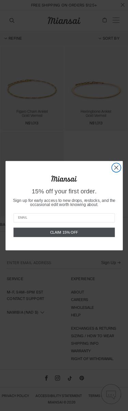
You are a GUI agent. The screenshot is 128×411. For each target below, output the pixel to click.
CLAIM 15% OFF (64, 232)
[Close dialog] (116, 167)
